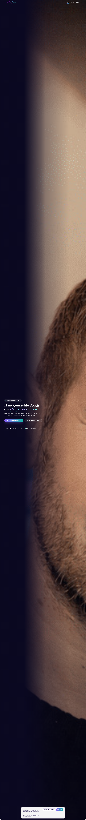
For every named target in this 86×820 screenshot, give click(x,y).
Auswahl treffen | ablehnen (49, 809)
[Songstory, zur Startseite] (11, 2)
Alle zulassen (59, 809)
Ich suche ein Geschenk (13, 420)
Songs (72, 2)
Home (68, 2)
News (77, 2)
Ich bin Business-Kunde (33, 420)
